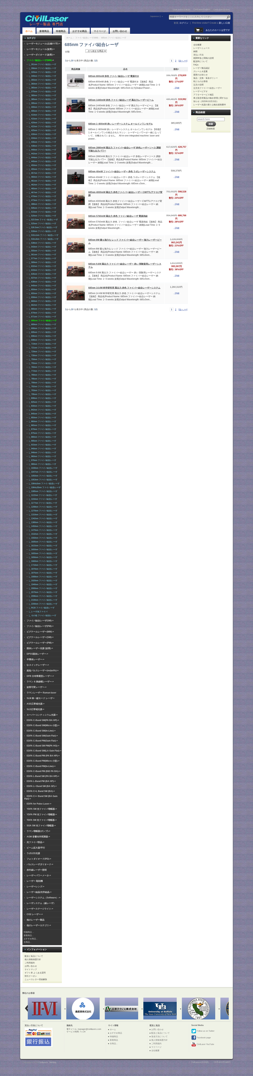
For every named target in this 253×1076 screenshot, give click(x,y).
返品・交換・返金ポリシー (205, 78)
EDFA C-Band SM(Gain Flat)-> (42, 735)
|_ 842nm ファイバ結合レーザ (42, 410)
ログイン (183, 23)
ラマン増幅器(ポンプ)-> (38, 831)
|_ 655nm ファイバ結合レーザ (42, 293)
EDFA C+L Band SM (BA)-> (41, 791)
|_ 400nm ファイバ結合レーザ (42, 107)
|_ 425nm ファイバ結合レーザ (42, 130)
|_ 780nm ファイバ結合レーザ (42, 375)
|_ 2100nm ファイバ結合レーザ (42, 600)
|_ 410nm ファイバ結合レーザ (42, 115)
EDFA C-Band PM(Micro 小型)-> (43, 761)
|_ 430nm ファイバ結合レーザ (42, 134)
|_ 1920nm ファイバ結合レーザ (42, 580)
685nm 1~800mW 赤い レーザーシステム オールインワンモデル (120, 124)
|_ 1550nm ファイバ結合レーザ (42, 538)
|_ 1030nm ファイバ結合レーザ (42, 468)
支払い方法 (198, 55)
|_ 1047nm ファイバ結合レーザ (42, 472)
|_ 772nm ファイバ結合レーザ (42, 371)
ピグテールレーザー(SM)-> (40, 637)
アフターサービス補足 (203, 95)
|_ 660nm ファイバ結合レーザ (42, 301)
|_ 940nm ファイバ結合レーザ (42, 448)
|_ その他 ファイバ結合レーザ (42, 615)
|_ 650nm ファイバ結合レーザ (42, 289)
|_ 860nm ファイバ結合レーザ (42, 421)
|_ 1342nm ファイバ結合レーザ (42, 518)
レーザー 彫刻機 (35, 881)
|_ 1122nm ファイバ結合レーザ (42, 495)
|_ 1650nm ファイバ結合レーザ (42, 549)
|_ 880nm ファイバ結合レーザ (42, 437)
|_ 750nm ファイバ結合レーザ (42, 359)
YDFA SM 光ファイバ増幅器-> (42, 809)
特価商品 (61, 31)
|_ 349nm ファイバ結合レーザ (42, 76)
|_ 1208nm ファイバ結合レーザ (42, 507)
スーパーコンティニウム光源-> (42, 715)
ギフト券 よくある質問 (35, 973)
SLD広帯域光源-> (35, 709)
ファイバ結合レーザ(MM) (86, 38)
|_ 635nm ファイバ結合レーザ (42, 274)
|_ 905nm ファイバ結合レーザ (42, 441)
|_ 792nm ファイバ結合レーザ (42, 386)
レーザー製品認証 (201, 68)
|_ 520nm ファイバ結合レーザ (42, 216)
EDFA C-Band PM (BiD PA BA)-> (43, 771)
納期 (195, 51)
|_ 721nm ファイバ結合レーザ (42, 348)
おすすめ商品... (31, 939)
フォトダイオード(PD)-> (39, 859)
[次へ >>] (183, 61)
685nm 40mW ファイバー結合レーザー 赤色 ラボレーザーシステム (122, 171)
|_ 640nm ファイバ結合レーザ (42, 285)
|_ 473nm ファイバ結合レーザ (42, 200)
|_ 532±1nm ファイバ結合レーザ (43, 235)
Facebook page (203, 1037)
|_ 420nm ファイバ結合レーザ (42, 122)
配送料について (200, 61)
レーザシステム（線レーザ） (41, 903)
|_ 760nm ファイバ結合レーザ (42, 367)
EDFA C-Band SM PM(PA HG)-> (43, 745)
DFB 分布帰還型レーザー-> (40, 676)
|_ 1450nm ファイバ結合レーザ (42, 526)
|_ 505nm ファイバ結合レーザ (42, 208)
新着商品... (29, 935)
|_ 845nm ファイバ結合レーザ (42, 414)
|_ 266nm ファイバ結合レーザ (42, 68)
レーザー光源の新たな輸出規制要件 (209, 104)
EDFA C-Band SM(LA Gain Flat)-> (44, 750)
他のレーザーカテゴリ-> (39, 925)
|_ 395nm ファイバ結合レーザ (42, 103)
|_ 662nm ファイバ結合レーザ (42, 305)
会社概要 (197, 45)
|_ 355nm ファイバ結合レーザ (42, 80)
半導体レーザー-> (35, 659)
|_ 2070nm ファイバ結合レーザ (42, 592)
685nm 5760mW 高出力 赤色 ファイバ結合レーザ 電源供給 (118, 216)
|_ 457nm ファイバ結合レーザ (42, 173)
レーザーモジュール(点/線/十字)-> (43, 43)
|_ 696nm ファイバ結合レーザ (42, 336)
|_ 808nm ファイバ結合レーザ (42, 398)
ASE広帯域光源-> (35, 703)
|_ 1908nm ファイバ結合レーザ (42, 577)
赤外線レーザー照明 (37, 870)
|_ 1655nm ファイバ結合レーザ (42, 553)
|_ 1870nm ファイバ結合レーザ (42, 569)
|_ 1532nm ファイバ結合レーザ (42, 534)
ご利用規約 (30, 963)
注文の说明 (198, 85)
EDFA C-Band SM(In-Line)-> (41, 730)
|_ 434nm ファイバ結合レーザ (42, 138)
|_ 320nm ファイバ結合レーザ (42, 72)
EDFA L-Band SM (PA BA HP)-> (43, 776)
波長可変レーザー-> (36, 687)
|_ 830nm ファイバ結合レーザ (42, 406)
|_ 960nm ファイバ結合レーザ (42, 456)
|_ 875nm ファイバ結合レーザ (42, 433)
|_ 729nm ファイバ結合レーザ (42, 351)
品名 (125, 69)
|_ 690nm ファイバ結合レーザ (42, 328)
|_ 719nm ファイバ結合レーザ (42, 344)
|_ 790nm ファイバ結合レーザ (42, 382)
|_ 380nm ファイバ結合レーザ (42, 95)
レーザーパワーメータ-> (39, 875)
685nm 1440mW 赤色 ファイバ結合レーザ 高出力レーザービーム (121, 100)
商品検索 (200, 112)
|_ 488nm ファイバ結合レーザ (42, 204)
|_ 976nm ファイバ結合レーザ (42, 460)
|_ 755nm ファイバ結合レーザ (42, 363)
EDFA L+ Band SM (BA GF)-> (42, 786)
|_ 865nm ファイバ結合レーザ (42, 425)
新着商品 (44, 31)
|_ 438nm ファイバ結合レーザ (42, 146)
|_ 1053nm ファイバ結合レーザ (42, 479)
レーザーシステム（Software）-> (43, 897)
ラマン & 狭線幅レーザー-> (40, 681)
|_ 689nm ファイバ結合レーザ (42, 324)
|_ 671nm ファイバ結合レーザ (42, 316)
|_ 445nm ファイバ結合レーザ (42, 161)
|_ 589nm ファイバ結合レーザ (42, 262)
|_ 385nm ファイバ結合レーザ (42, 99)
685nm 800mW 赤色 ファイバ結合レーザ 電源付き (113, 76)
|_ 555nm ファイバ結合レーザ (42, 251)
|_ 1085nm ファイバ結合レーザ (42, 491)
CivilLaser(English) (202, 9)
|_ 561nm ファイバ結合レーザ (42, 254)
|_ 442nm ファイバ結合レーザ (42, 153)
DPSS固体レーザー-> (37, 654)
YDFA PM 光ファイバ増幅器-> (42, 814)
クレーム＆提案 (200, 71)
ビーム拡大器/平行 (36, 847)
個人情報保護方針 (33, 959)
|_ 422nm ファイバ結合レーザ (42, 126)
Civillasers (43, 1062)
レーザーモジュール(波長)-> (41, 49)
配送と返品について (34, 956)
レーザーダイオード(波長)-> (41, 54)
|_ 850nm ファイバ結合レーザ (42, 417)
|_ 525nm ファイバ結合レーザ (42, 223)
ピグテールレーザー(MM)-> (40, 631)
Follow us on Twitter (205, 1031)
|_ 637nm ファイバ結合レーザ (42, 278)
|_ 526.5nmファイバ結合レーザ (42, 227)
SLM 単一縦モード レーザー (41, 698)
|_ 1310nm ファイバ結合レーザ (42, 514)
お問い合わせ (120, 31)
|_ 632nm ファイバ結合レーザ (42, 266)
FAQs (196, 65)
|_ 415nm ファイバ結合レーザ (42, 119)
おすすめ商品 (79, 31)
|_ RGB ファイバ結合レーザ (41, 608)
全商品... (27, 942)
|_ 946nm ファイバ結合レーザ (42, 452)
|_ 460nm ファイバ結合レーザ (42, 177)
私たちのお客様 (200, 81)
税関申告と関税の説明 (203, 58)
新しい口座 (224, 23)
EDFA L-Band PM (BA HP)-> (41, 781)
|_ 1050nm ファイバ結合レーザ (42, 476)
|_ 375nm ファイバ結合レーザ (42, 91)
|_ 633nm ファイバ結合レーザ (42, 270)
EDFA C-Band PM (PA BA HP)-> (43, 755)
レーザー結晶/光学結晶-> (39, 892)
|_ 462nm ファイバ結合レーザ (42, 185)
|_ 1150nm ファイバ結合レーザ (42, 499)
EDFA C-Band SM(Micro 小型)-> (43, 725)
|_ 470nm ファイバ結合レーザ (42, 196)
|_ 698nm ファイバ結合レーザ (42, 340)
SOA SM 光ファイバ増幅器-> (41, 825)
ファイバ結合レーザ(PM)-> (40, 626)
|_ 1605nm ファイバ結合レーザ (42, 542)
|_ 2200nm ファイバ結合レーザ (42, 604)
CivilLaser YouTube (205, 1044)
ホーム (29, 31)
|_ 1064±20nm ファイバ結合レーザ (44, 487)
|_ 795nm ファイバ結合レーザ (42, 394)
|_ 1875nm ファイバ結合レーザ (42, 573)
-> (40, 60)
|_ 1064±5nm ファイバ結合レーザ (43, 483)
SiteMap (52, 1062)
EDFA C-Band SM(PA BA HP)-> (43, 720)
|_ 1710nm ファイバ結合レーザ (42, 565)
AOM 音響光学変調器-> (38, 836)
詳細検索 (211, 129)
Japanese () (155, 16)
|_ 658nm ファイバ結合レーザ (42, 297)
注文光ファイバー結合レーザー (207, 88)
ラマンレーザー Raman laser (41, 692)
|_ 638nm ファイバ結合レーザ (42, 282)
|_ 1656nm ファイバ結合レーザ (42, 557)
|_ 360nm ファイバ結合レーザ (42, 84)
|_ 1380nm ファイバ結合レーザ (42, 522)
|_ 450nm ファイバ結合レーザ (42, 165)
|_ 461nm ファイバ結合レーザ (42, 181)
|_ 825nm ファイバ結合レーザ (42, 402)
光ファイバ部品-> (35, 842)
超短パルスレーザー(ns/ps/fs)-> (43, 670)
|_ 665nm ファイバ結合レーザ (42, 309)
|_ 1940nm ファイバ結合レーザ (42, 584)
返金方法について (159, 1036)
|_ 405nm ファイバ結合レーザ (42, 111)
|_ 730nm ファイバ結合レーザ (42, 355)
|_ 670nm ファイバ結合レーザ (42, 313)
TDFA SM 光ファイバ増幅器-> (42, 820)
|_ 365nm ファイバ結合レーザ (42, 87)
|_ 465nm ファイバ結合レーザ (42, 188)
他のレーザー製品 (35, 920)
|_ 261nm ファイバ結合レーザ (42, 64)
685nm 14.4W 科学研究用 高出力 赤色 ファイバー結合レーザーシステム (124, 287)
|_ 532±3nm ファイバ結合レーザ (43, 239)
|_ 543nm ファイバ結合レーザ (42, 247)
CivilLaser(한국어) (222, 10)
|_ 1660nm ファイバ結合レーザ (42, 561)
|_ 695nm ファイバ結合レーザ (42, 332)
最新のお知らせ (200, 75)
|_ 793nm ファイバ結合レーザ (42, 390)
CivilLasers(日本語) (181, 10)
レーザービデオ (200, 91)
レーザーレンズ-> (35, 886)
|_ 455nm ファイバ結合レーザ (42, 169)
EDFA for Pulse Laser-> (39, 803)
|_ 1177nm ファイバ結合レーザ (42, 503)
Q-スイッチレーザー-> (38, 665)
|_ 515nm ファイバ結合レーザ (42, 212)
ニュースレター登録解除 (36, 979)
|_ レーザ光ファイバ (37, 611)
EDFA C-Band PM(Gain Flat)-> (42, 740)
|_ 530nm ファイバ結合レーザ (42, 231)
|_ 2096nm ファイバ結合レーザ (42, 596)
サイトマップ (31, 969)
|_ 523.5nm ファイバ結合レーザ (43, 219)
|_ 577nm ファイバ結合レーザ (42, 258)
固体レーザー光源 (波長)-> (40, 648)
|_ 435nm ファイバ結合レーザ (42, 142)
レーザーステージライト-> (40, 908)
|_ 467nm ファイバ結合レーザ (42, 192)
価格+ (176, 69)
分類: (67, 51)
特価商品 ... (29, 932)
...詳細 (176, 88)
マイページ (100, 31)
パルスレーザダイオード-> (40, 864)
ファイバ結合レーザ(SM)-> (40, 620)
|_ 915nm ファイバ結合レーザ (42, 445)
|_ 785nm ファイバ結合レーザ (42, 379)
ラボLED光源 (33, 853)
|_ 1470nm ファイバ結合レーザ (42, 530)
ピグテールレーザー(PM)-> (40, 642)
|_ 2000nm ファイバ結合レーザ (42, 588)
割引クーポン (31, 976)
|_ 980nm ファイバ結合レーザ (42, 464)
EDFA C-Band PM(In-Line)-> (41, 766)
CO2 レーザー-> (35, 914)
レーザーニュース (201, 48)
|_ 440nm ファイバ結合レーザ (42, 150)
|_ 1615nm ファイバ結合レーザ (42, 545)
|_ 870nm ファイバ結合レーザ (42, 429)
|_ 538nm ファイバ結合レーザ (42, 243)
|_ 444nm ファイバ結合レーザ (42, 157)
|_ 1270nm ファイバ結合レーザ (42, 511)
